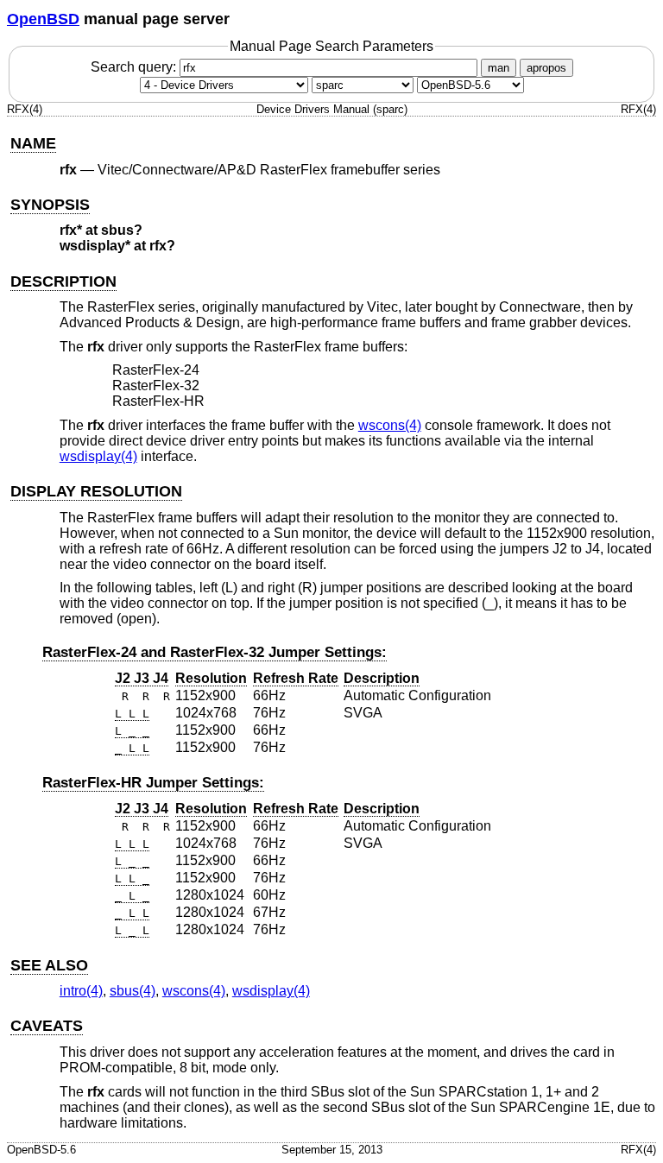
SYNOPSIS (50, 204)
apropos (546, 67)
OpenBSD (43, 19)
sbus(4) (132, 990)
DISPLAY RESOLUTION (96, 491)
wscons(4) (389, 425)
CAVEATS (46, 1025)
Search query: (135, 67)
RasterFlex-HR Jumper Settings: (153, 782)
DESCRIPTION (63, 281)
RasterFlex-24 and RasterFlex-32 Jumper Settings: (214, 652)
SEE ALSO (49, 965)
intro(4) (81, 990)
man (498, 67)
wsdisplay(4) (98, 456)
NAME (33, 143)
